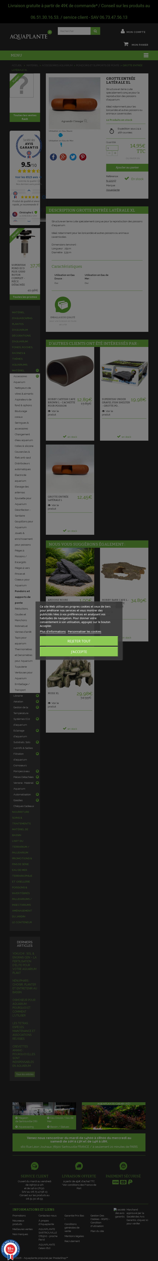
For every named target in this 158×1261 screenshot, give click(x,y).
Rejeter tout (79, 641)
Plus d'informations (53, 631)
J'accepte (79, 651)
